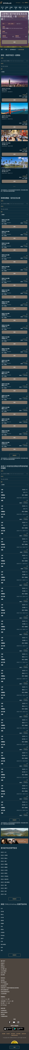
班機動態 (11, 8)
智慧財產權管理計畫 (5, 991)
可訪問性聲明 (3, 993)
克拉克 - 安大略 (4, 870)
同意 (14, 1047)
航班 (6, 49)
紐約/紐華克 (3, 944)
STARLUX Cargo (5, 999)
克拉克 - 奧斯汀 (4, 888)
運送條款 (3, 980)
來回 (3, 23)
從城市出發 (24, 1033)
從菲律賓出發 (13, 49)
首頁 (2, 49)
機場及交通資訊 (4, 1012)
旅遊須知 (3, 967)
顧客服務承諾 (3, 986)
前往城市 (8, 1033)
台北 (2, 908)
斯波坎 (2, 929)
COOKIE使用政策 (4, 984)
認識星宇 (3, 963)
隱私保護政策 (3, 982)
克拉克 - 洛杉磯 (4, 855)
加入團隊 (3, 969)
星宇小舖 (3, 1005)
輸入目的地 (4, 32)
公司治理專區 (3, 971)
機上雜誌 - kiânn (5, 1003)
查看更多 (14, 898)
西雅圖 (2, 923)
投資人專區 (3, 972)
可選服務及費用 (4, 1016)
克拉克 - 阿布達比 (4, 876)
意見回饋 (3, 1014)
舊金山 (2, 914)
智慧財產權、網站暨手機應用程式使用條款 (10, 987)
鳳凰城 (2, 920)
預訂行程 (2, 8)
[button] (11, 24)
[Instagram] (18, 1022)
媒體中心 (3, 965)
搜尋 (14, 42)
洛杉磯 (2, 911)
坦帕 (2, 926)
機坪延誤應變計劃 (4, 989)
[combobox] (14, 61)
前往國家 (3, 1033)
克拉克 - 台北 (3, 852)
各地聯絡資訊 (3, 1010)
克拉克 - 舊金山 (4, 858)
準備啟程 (15, 8)
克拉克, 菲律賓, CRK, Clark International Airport (12, 28)
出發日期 (4, 36)
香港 (2, 947)
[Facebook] (9, 1022)
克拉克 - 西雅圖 (4, 864)
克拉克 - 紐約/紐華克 (5, 882)
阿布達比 (3, 935)
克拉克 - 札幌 (3, 891)
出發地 (3, 27)
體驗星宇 (20, 8)
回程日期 (17, 36)
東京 (2, 950)
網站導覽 (3, 974)
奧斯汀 (2, 938)
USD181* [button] (21, 16)
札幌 (2, 941)
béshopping (18, 2)
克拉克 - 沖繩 (3, 885)
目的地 (3, 31)
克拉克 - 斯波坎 (4, 873)
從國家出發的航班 (14, 1035)
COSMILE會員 (25, 8)
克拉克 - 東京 (3, 894)
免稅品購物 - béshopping (7, 1001)
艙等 (1, 69)
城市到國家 (18, 1033)
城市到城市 (13, 1033)
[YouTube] (14, 1022)
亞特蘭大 (3, 932)
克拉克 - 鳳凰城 (4, 867)
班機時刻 (6, 8)
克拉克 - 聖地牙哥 (4, 879)
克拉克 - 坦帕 (3, 861)
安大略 (2, 917)
